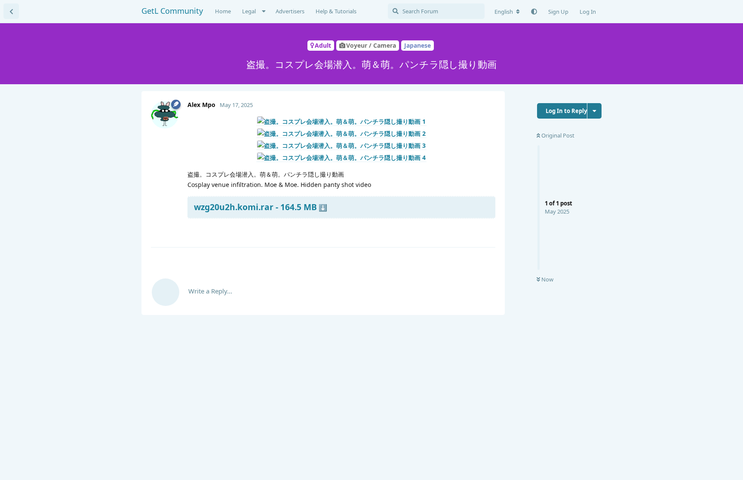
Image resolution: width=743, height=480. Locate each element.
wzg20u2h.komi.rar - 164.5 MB (255, 207)
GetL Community (172, 11)
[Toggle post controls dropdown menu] (487, 230)
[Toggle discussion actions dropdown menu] (594, 111)
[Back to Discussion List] (11, 11)
